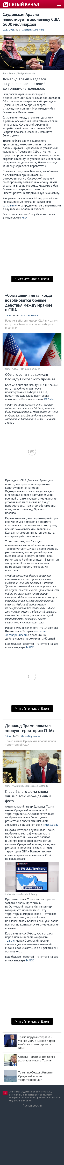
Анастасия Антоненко (33, 29)
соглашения (10, 205)
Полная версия (32, 1105)
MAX (24, 218)
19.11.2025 (9, 29)
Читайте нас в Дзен (32, 278)
